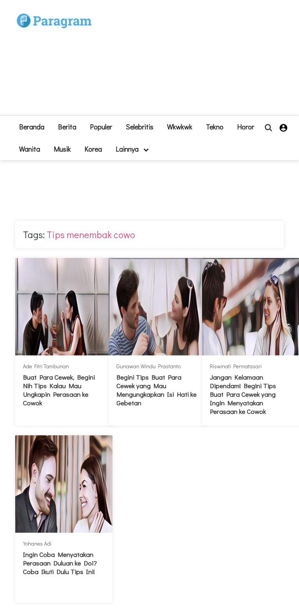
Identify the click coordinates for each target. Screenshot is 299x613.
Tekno (214, 126)
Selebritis (139, 126)
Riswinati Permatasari (236, 366)
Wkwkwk (179, 126)
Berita (67, 126)
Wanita (29, 149)
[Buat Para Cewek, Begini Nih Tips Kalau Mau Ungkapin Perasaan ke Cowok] (64, 306)
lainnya (128, 149)
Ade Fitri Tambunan (46, 366)
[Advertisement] (184, 60)
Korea (93, 149)
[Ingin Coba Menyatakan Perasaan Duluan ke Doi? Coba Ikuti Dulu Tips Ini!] (64, 484)
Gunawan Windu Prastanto (148, 366)
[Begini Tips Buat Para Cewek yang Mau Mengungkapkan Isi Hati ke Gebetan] (157, 306)
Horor (245, 126)
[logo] (54, 12)
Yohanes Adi (37, 543)
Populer (101, 126)
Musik (62, 149)
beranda (31, 126)
